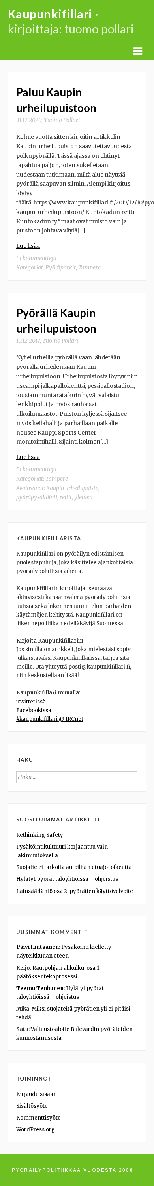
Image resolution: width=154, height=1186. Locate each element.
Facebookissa (33, 710)
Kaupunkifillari (50, 14)
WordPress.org (35, 1129)
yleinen (83, 497)
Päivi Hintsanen (37, 947)
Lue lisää (28, 245)
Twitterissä (31, 701)
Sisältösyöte (32, 1106)
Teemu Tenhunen (40, 988)
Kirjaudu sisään (36, 1094)
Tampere (89, 267)
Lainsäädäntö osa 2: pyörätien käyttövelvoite (74, 891)
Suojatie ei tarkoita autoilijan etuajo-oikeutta (74, 867)
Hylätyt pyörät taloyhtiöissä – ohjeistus (67, 879)
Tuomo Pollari (62, 119)
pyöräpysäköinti (36, 497)
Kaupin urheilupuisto (72, 488)
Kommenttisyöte (38, 1117)
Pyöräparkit (60, 267)
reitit (66, 497)
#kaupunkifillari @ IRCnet (49, 719)
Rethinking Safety (39, 835)
